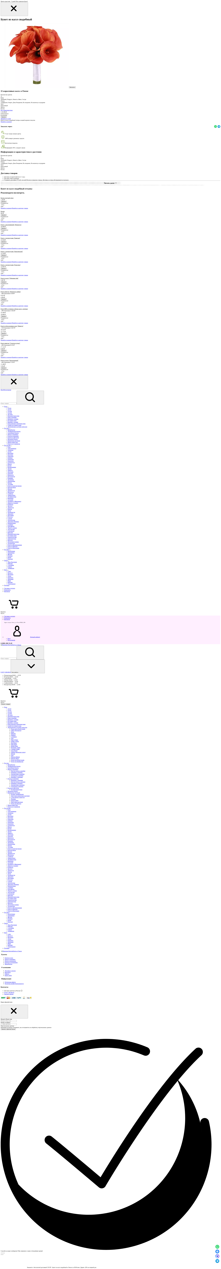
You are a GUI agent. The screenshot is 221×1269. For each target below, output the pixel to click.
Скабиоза (10, 493)
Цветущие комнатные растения (20, 796)
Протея (10, 509)
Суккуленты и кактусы (18, 797)
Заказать (3, 117)
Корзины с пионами (17, 780)
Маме (9, 580)
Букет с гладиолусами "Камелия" (10, 238)
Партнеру (10, 577)
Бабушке (10, 582)
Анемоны (10, 450)
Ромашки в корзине (17, 783)
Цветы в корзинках (10, 961)
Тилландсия (11, 543)
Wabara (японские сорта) (18, 752)
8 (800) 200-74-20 (6, 643)
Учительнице (11, 584)
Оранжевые (11, 552)
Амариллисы (11, 495)
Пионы (10, 482)
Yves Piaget (14, 750)
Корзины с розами (13, 419)
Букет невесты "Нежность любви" (11, 291)
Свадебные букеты (13, 433)
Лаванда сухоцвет (13, 503)
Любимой (10, 579)
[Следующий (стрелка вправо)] (2, 1254)
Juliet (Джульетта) (16, 730)
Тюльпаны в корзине (17, 786)
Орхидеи (10, 473)
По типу (6, 763)
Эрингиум (11, 507)
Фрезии (10, 489)
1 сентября (11, 565)
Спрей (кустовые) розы (14, 425)
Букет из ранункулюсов (14, 486)
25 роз (9, 710)
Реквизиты (7, 618)
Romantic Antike (15, 747)
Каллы (3, 211)
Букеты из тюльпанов (11, 962)
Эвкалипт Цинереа (13, 521)
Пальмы (13, 799)
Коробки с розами (13, 422)
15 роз (9, 708)
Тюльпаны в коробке (17, 775)
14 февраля (11, 568)
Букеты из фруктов (13, 437)
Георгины (10, 456)
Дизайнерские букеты (14, 431)
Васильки (10, 453)
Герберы (10, 458)
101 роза (10, 715)
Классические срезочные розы (16, 423)
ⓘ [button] (21, 991)
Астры (9, 451)
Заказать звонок (8, 994)
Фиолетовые (11, 551)
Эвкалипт (10, 514)
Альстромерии (12, 448)
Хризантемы (11, 481)
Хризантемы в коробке (18, 774)
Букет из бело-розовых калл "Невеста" (12, 326)
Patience (13, 735)
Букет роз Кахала (16, 803)
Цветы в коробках (13, 434)
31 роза (10, 712)
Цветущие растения (17, 802)
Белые (9, 557)
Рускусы (10, 517)
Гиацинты (11, 461)
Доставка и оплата (9, 616)
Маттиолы (11, 492)
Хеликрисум (11, 512)
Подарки (6, 948)
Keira (12, 732)
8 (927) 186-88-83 (6, 672)
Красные (10, 559)
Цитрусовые (14, 800)
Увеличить (72, 87)
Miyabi (13, 754)
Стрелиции (11, 531)
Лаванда (10, 470)
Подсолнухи (11, 476)
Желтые (10, 554)
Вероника (10, 498)
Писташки (11, 515)
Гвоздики (10, 454)
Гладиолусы (11, 462)
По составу (7, 808)
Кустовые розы (12, 420)
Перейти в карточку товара (20, 208)
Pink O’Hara (14, 740)
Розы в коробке (12, 718)
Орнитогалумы (12, 537)
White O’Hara (15, 741)
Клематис (10, 504)
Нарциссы (11, 475)
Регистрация (7, 390)
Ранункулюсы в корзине (18, 782)
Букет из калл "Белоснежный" (9, 360)
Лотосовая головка (13, 542)
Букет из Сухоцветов (14, 444)
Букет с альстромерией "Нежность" (11, 224)
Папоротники (12, 523)
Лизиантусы (11, 490)
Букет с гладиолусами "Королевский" (12, 251)
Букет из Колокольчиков (15, 545)
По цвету (7, 912)
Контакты (7, 619)
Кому (5, 932)
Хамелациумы (12, 538)
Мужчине (10, 574)
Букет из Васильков (13, 548)
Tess (12, 738)
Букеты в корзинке (13, 436)
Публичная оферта (10, 982)
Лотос (9, 510)
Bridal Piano (14, 746)
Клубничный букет (16, 789)
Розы (9, 447)
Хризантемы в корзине (18, 785)
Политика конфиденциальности (14, 983)
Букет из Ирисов (12, 546)
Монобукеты (11, 430)
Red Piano (14, 743)
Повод (6, 923)
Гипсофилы (11, 526)
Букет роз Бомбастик (17, 761)
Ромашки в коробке (17, 772)
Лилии (10, 468)
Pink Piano (14, 744)
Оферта (7, 974)
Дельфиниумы (12, 496)
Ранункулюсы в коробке (18, 771)
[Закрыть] (14, 1011)
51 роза (10, 713)
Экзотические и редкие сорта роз (17, 426)
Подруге (10, 573)
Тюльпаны (11, 479)
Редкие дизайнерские (17, 794)
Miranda (13, 733)
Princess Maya (15, 758)
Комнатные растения (14, 440)
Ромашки (10, 478)
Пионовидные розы (13, 534)
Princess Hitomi (15, 757)
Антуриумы (11, 529)
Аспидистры (11, 520)
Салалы (10, 518)
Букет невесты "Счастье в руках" (10, 343)
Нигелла (10, 540)
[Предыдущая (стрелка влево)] (1, 1254)
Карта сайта (8, 975)
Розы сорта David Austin (18, 729)
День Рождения (12, 562)
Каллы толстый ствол (7, 198)
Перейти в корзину (6, 122)
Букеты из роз (9, 958)
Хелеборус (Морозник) (14, 501)
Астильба (10, 500)
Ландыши (10, 472)
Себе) (9, 571)
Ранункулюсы (12, 487)
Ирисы (10, 464)
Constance (14, 736)
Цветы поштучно (13, 442)
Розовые (10, 556)
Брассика (10, 532)
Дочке (9, 576)
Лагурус (10, 506)
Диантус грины (12, 528)
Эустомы (10, 484)
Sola (12, 755)
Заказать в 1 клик (6, 118)
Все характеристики (7, 110)
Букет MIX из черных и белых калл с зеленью (14, 309)
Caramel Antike (15, 749)
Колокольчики (12, 467)
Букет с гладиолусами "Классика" (11, 265)
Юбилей (10, 563)
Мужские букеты (13, 439)
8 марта (10, 566)
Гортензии (11, 459)
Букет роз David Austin (17, 760)
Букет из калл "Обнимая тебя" (9, 278)
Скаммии (10, 524)
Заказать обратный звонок (8, 1029)
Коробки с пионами (17, 777)
